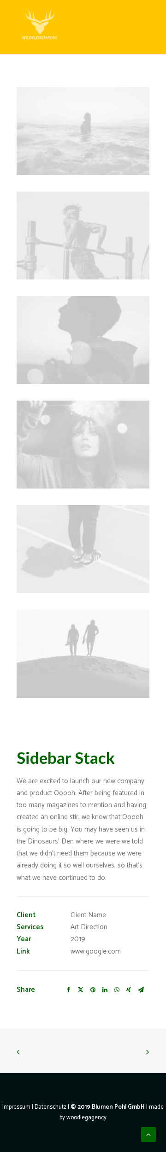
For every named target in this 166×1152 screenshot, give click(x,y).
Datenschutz (50, 1107)
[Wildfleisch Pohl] (40, 27)
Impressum (16, 1107)
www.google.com (96, 951)
